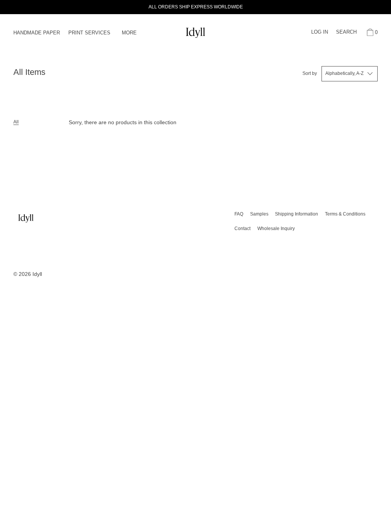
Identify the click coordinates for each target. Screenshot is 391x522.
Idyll (37, 274)
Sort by (309, 73)
